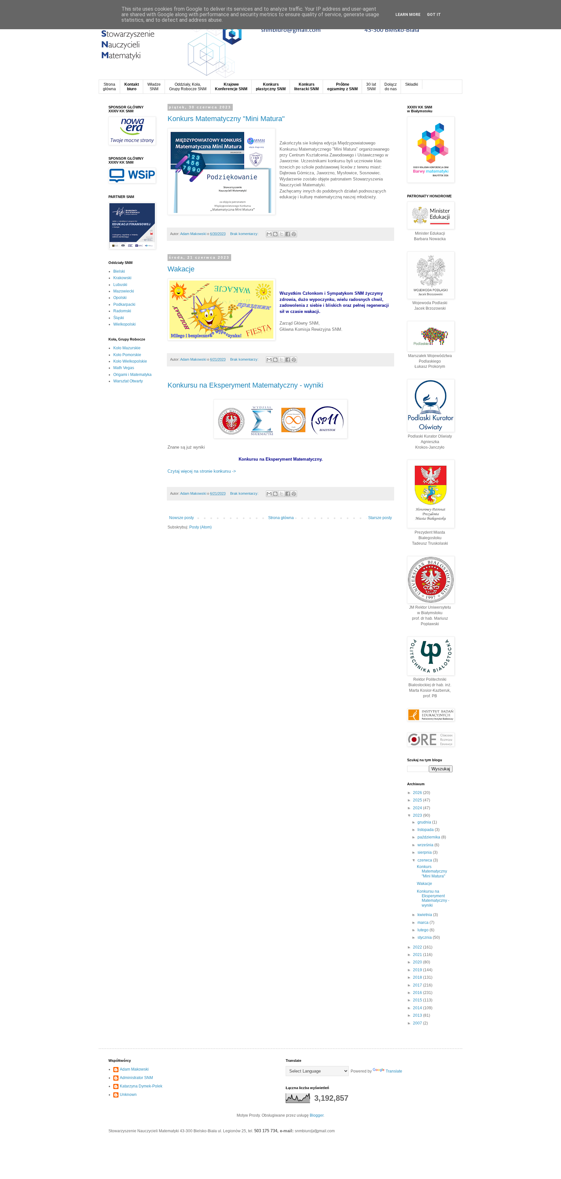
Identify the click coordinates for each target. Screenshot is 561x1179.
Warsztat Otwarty (128, 381)
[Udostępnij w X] (281, 234)
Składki (411, 84)
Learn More (407, 14)
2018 (418, 977)
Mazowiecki (123, 291)
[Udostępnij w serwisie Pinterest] (294, 234)
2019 (418, 970)
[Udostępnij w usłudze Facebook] (287, 234)
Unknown (128, 1094)
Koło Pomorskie (127, 355)
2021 (418, 954)
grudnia (425, 822)
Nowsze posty (181, 517)
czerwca (425, 860)
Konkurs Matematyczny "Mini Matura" (226, 119)
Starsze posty (380, 517)
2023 (418, 815)
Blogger (316, 1115)
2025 (418, 800)
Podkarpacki (124, 304)
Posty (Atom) (200, 527)
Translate (394, 1071)
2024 (418, 808)
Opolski (120, 297)
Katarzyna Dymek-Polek (141, 1086)
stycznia (425, 937)
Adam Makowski (134, 1069)
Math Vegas (123, 368)
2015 (418, 1000)
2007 (418, 1023)
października (429, 837)
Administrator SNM (136, 1077)
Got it (434, 14)
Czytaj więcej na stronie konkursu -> (202, 471)
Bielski (119, 271)
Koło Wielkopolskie (130, 361)
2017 (418, 985)
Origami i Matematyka (132, 374)
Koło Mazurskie (127, 348)
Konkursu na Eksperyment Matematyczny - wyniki (245, 385)
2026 (418, 792)
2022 (418, 947)
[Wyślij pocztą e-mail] (269, 234)
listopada (426, 829)
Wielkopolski (124, 324)
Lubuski (120, 284)
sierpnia (425, 852)
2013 (418, 1015)
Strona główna (281, 517)
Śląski (118, 318)
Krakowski (122, 278)
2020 (418, 962)
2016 (418, 992)
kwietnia (425, 914)
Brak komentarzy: (244, 234)
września (426, 845)
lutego (424, 930)
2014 (418, 1008)
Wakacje (181, 269)
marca (424, 922)
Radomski (122, 311)
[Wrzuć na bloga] (275, 234)
